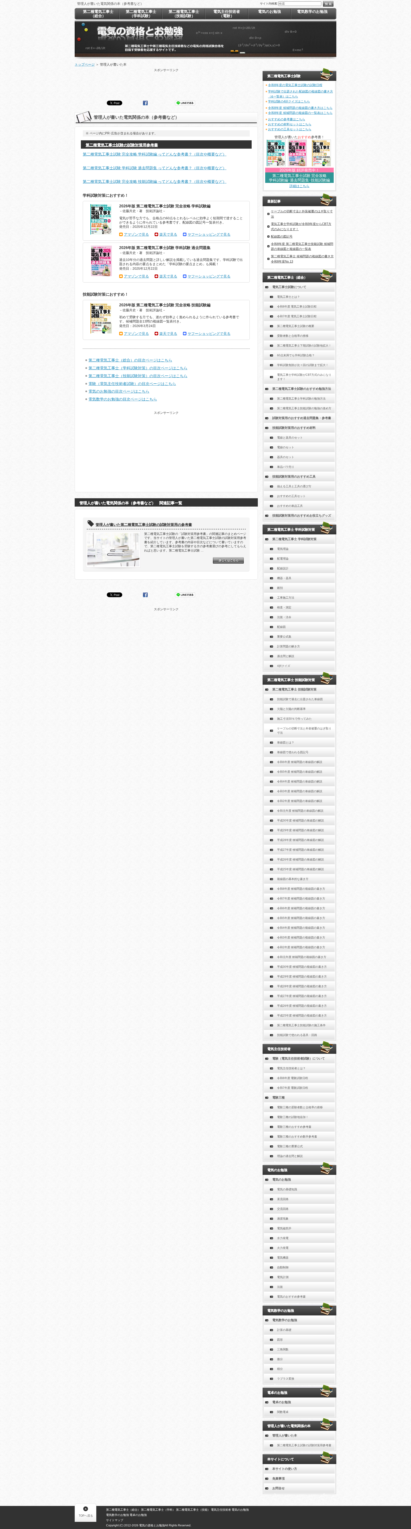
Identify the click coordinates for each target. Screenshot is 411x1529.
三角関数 (283, 1349)
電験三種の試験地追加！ (292, 1117)
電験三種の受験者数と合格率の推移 (300, 1107)
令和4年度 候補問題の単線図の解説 (299, 781)
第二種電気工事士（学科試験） (141, 14)
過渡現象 (283, 1218)
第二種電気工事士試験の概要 (295, 326)
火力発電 (283, 1248)
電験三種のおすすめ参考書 (294, 1126)
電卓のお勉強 (281, 1402)
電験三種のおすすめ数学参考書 (297, 1136)
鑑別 (280, 588)
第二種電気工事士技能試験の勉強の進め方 (304, 408)
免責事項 (278, 1478)
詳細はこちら (299, 186)
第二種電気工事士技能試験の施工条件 (301, 1025)
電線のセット (285, 447)
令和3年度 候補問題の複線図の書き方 (301, 937)
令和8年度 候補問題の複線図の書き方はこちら (300, 108)
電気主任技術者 (221, 1509)
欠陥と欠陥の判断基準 (291, 709)
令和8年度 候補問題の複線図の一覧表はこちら (300, 113)
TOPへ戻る (86, 1515)
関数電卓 (283, 1412)
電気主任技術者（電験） (226, 14)
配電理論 (283, 558)
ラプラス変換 (285, 1378)
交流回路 (283, 1209)
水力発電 (283, 1238)
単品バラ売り (285, 467)
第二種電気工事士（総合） (98, 14)
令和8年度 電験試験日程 (292, 1078)
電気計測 (283, 1277)
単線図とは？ (285, 742)
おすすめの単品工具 (290, 506)
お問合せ (278, 1488)
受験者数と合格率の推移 (292, 335)
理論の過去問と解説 (290, 1156)
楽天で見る (168, 234)
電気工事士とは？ (288, 296)
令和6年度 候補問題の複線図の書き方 (301, 908)
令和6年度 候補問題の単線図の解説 (299, 762)
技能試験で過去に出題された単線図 (300, 699)
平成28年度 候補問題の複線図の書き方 (302, 986)
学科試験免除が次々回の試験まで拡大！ (302, 365)
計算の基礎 (284, 1330)
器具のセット (285, 457)
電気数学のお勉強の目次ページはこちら (122, 399)
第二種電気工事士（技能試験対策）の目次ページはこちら (137, 376)
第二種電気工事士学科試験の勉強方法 (301, 398)
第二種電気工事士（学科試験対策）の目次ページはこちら (137, 368)
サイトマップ (114, 1520)
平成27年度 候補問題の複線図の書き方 (302, 996)
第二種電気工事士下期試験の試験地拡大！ (304, 345)
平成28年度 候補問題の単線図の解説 (300, 840)
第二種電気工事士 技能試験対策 (294, 689)
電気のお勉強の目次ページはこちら (118, 391)
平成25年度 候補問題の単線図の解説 (300, 869)
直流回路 (283, 1199)
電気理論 (283, 549)
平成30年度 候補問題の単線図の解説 (300, 820)
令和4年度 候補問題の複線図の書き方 (301, 927)
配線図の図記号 (282, 236)
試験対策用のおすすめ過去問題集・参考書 (301, 418)
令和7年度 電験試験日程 (292, 1087)
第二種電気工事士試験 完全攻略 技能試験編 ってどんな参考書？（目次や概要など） (154, 182)
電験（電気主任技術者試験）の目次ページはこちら (132, 384)
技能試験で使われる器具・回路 (297, 1035)
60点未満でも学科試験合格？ (296, 355)
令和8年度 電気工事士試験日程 (297, 306)
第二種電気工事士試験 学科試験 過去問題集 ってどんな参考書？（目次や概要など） (154, 168)
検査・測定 (284, 607)
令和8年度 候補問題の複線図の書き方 (301, 888)
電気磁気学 (284, 1228)
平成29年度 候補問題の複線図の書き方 (302, 976)
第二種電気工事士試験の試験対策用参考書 (122, 145)
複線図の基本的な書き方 (292, 879)
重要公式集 (284, 636)
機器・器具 (284, 578)
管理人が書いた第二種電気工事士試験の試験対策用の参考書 (144, 525)
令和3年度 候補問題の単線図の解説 (299, 791)
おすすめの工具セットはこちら (289, 129)
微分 (280, 1359)
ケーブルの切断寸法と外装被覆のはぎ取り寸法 (304, 730)
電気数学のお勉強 (284, 1320)
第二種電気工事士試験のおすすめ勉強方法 (301, 389)
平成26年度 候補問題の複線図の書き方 (302, 1005)
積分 (280, 1369)
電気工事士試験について (289, 287)
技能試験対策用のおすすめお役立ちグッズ (301, 515)
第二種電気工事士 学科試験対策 (294, 539)
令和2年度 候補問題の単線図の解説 (299, 801)
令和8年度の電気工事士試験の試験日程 (295, 85)
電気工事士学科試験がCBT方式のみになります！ (304, 377)
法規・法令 (284, 617)
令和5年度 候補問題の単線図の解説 (299, 771)
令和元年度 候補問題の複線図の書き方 (301, 957)
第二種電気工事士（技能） (193, 1509)
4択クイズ (283, 666)
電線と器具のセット (290, 437)
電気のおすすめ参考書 (291, 1296)
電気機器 (283, 1257)
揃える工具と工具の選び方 (294, 486)
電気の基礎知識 (287, 1189)
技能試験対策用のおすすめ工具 (294, 476)
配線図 (281, 627)
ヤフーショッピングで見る (209, 234)
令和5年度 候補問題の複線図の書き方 (301, 918)
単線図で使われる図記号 (292, 752)
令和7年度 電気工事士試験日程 (297, 316)
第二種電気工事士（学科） (158, 1509)
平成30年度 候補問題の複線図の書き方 (302, 966)
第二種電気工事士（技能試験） (184, 14)
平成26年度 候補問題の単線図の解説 (300, 859)
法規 (280, 1287)
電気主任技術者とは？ (291, 1068)
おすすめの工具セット (291, 496)
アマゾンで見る (136, 234)
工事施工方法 (285, 597)
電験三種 (278, 1097)
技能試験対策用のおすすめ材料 (294, 428)
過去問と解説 (285, 656)
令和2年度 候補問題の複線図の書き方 (301, 947)
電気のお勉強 (281, 1179)
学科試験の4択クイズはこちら (289, 101)
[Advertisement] (166, 83)
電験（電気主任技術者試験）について (298, 1058)
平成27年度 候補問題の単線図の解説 (300, 849)
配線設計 (283, 568)
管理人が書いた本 (284, 1435)
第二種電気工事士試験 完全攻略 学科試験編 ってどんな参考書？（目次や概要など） (154, 154)
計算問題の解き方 (288, 646)
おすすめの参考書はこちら (286, 119)
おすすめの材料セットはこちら (289, 124)
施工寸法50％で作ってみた (294, 718)
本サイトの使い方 (284, 1468)
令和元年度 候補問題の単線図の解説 (300, 810)
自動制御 (283, 1267)
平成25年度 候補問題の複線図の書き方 (302, 1015)
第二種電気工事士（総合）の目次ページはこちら (130, 360)
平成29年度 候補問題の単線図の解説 (300, 830)
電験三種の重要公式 (290, 1146)
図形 (280, 1339)
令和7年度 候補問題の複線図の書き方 (301, 898)
